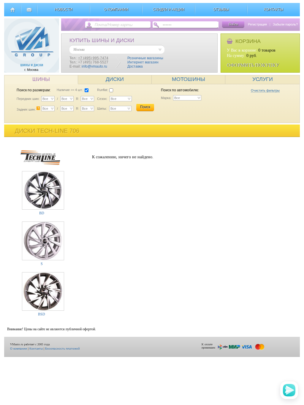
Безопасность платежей (62, 348)
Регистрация (257, 24)
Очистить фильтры (265, 90)
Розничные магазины (145, 58)
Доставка (135, 66)
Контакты (36, 348)
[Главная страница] (12, 12)
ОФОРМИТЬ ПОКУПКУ (253, 65)
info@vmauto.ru (94, 66)
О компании (18, 348)
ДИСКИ (115, 79)
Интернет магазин (143, 62)
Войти (233, 24)
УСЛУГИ (262, 79)
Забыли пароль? (285, 24)
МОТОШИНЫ (188, 79)
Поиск (145, 107)
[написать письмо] (29, 12)
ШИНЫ (41, 79)
